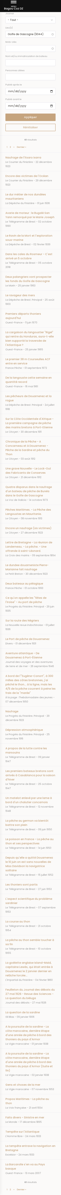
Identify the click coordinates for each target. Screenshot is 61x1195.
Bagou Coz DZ (13, 9)
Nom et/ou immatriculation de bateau (26, 56)
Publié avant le (13, 99)
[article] (30, 162)
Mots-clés (10, 42)
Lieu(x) (9, 27)
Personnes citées (15, 70)
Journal (9, 13)
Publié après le (13, 84)
